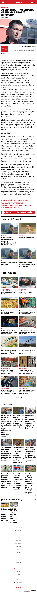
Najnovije (9, 273)
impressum (18, 576)
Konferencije (18, 562)
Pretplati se (18, 566)
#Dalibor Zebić (6, 207)
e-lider (18, 571)
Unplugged (18, 546)
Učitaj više (19, 397)
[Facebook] (19, 47)
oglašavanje (18, 579)
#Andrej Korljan (22, 200)
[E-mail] (28, 47)
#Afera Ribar (6, 202)
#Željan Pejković (17, 204)
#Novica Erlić (27, 206)
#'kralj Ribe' (16, 207)
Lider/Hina (3, 53)
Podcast (18, 549)
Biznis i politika (18, 527)
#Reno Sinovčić (6, 200)
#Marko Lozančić (7, 206)
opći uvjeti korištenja (18, 582)
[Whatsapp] (31, 47)
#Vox (14, 200)
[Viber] (34, 47)
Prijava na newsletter (18, 568)
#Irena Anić (18, 206)
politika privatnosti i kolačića (18, 585)
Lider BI (18, 552)
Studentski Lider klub (18, 559)
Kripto (18, 537)
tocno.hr (18, 587)
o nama (18, 574)
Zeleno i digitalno (18, 543)
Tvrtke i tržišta (18, 530)
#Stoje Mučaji (6, 204)
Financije (18, 534)
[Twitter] (22, 47)
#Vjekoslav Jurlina (18, 202)
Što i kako (18, 540)
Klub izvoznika (18, 556)
